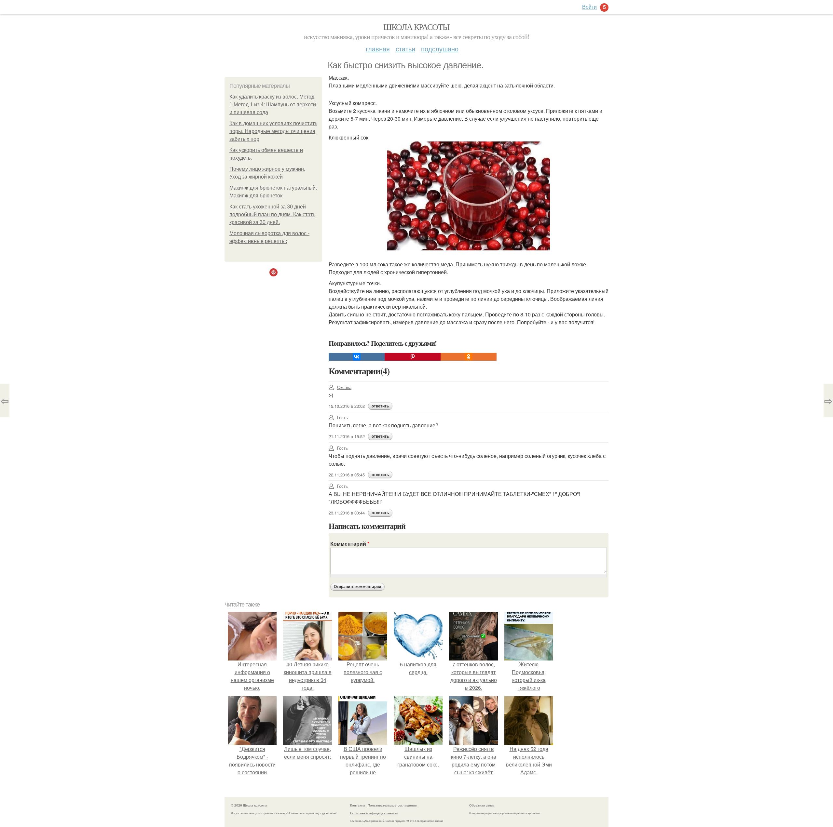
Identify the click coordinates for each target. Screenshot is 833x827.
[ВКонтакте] (357, 357)
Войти (589, 6)
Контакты (357, 805)
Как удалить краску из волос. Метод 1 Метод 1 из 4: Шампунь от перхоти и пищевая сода (272, 104)
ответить (380, 406)
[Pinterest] (413, 357)
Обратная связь (481, 805)
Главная (378, 48)
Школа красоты (416, 26)
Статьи (405, 48)
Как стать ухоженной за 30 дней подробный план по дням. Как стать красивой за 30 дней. (272, 214)
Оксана (344, 387)
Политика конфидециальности (374, 813)
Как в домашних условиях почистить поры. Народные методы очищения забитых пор (273, 131)
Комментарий (349, 543)
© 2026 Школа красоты (249, 805)
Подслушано (439, 48)
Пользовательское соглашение (392, 805)
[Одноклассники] (469, 357)
